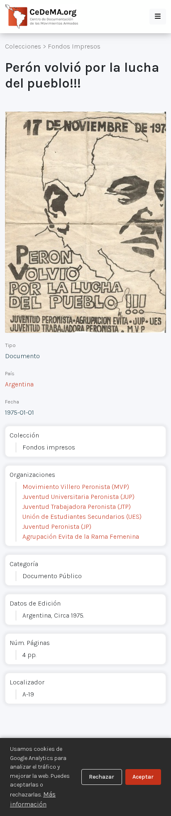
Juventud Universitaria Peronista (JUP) (78, 497)
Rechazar (101, 776)
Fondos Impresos (74, 46)
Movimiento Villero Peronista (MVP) (75, 487)
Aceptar (143, 776)
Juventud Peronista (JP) (56, 526)
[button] (157, 16)
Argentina (19, 384)
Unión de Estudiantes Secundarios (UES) (82, 516)
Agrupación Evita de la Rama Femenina (80, 536)
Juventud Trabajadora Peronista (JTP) (76, 507)
